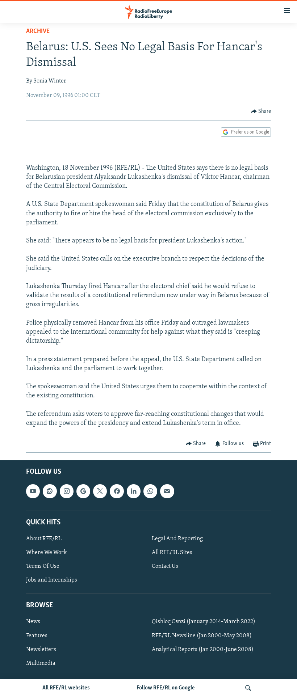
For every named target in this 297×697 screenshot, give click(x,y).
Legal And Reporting (177, 539)
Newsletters (41, 649)
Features (36, 635)
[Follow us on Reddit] (50, 491)
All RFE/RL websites (66, 688)
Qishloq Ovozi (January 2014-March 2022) (203, 622)
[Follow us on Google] (83, 491)
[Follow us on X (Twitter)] (100, 491)
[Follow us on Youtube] (33, 491)
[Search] (248, 688)
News (33, 622)
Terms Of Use (42, 566)
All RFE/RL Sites (172, 553)
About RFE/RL (44, 539)
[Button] (261, 111)
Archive (38, 31)
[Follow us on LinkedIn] (134, 491)
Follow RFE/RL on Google (166, 688)
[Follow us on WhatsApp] (150, 491)
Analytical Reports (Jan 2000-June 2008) (203, 649)
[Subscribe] (167, 491)
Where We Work (46, 553)
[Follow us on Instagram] (67, 491)
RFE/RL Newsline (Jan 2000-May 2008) (202, 635)
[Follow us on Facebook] (117, 491)
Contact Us (165, 566)
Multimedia (40, 663)
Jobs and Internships (51, 580)
